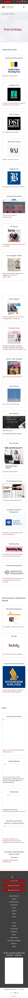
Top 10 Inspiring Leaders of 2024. (11, 777)
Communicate (14, 928)
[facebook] (17, 1)
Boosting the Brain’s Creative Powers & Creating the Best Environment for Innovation (13, 580)
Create (14, 923)
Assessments (14, 905)
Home (3, 14)
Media (6, 14)
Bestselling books (14, 902)
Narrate (14, 934)
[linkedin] (25, 1)
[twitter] (20, 1)
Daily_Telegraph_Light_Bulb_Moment (12, 376)
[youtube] (22, 1)
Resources (14, 943)
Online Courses (14, 937)
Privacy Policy (21, 989)
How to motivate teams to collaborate (13, 654)
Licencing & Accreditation (14, 940)
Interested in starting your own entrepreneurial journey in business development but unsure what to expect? (13, 840)
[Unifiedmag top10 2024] (14, 764)
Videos (14, 946)
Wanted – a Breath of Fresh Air (11, 159)
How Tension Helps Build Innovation (12, 500)
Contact (14, 908)
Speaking (14, 899)
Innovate (14, 925)
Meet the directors (14, 896)
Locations (14, 910)
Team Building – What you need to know (13, 626)
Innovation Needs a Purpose (10, 471)
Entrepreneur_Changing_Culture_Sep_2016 (14, 811)
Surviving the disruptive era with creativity (14, 186)
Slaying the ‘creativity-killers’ (10, 76)
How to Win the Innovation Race (11, 404)
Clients (14, 916)
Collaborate (14, 931)
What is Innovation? (8, 430)
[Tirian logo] (8, 6)
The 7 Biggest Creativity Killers (11, 132)
